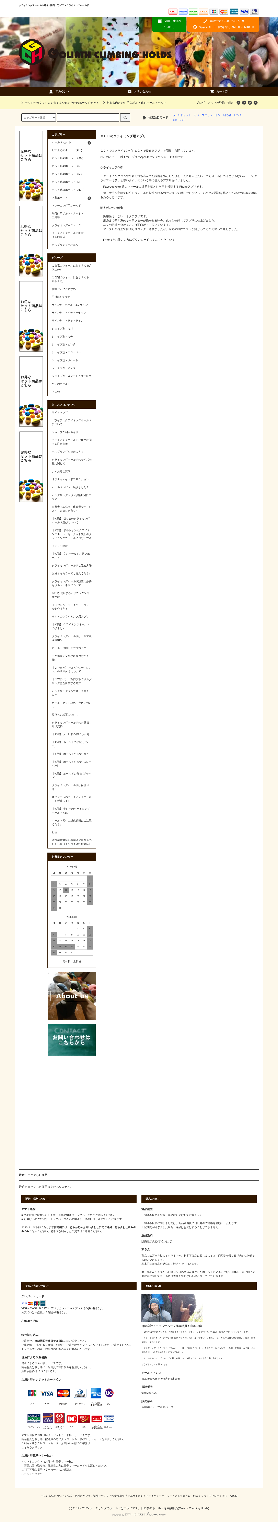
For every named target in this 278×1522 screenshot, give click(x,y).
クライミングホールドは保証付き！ (70, 787)
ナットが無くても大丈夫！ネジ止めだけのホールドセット (62, 102)
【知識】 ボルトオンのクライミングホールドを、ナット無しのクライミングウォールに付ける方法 (72, 534)
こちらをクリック (32, 1447)
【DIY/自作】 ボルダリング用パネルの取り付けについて (71, 669)
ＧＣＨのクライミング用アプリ (70, 616)
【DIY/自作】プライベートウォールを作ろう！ (72, 607)
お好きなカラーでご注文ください (72, 573)
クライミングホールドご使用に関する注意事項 (72, 442)
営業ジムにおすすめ (64, 289)
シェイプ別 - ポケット (65, 360)
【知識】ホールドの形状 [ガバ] (70, 734)
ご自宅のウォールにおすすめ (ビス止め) (71, 267)
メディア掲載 (60, 546)
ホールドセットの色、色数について (72, 705)
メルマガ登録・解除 (220, 102)
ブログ (200, 102)
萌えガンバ (107, 207)
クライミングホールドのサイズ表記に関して (72, 461)
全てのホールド (61, 383)
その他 (56, 391)
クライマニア (108, 167)
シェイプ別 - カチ (62, 336)
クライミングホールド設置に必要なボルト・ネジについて (72, 583)
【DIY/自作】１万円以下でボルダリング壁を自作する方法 (72, 681)
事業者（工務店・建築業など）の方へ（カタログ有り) (72, 508)
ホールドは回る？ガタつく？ (69, 648)
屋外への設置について (65, 714)
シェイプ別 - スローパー (66, 352)
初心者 (227, 115)
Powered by (118, 1515)
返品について (101, 1496)
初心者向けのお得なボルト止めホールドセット (136, 102)
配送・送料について (79, 1496)
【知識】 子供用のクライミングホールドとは (71, 810)
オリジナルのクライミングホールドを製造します (72, 799)
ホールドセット (181, 115)
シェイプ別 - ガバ (62, 328)
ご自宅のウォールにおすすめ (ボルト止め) (71, 279)
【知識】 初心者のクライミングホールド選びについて (71, 520)
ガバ (196, 115)
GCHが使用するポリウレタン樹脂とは (70, 595)
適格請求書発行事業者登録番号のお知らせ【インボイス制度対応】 (72, 842)
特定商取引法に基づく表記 (127, 1496)
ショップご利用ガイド (65, 432)
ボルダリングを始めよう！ (68, 451)
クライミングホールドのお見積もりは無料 (72, 724)
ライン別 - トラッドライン (67, 320)
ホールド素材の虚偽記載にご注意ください (72, 822)
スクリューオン (211, 115)
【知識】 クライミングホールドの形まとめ (71, 626)
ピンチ (238, 115)
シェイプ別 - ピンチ (64, 344)
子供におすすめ (61, 296)
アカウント (62, 91)
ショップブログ (210, 1496)
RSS (224, 1496)
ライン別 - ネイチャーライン (69, 312)
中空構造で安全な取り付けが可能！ (70, 658)
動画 (54, 832)
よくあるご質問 (61, 471)
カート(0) (222, 91)
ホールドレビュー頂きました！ (70, 487)
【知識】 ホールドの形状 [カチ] (71, 754)
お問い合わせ (142, 91)
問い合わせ (92, 1227)
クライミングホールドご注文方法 (72, 565)
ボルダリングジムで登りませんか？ (70, 693)
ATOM (234, 1496)
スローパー (179, 120)
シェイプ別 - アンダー (65, 368)
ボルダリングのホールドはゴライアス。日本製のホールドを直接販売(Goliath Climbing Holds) (149, 1508)
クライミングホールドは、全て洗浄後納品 (72, 638)
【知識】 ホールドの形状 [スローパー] (71, 763)
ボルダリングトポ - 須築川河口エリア (71, 497)
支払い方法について (53, 1496)
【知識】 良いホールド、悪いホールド (71, 555)
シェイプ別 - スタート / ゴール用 (71, 376)
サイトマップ (60, 412)
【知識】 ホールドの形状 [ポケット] (71, 775)
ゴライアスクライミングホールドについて (72, 422)
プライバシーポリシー (159, 1496)
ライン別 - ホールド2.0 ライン (70, 304)
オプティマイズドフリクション (70, 479)
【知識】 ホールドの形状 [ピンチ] (70, 744)
